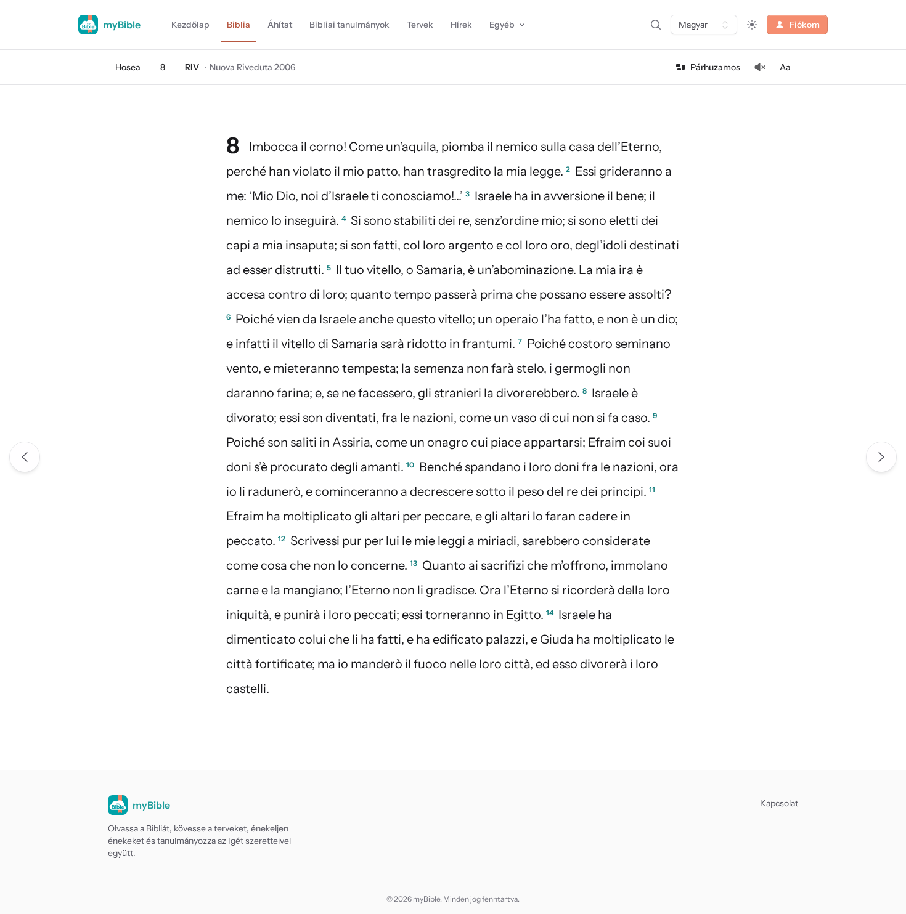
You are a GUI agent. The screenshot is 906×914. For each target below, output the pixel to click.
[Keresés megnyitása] (656, 24)
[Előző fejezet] (24, 457)
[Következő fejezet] (881, 457)
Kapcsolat (779, 803)
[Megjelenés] (752, 24)
